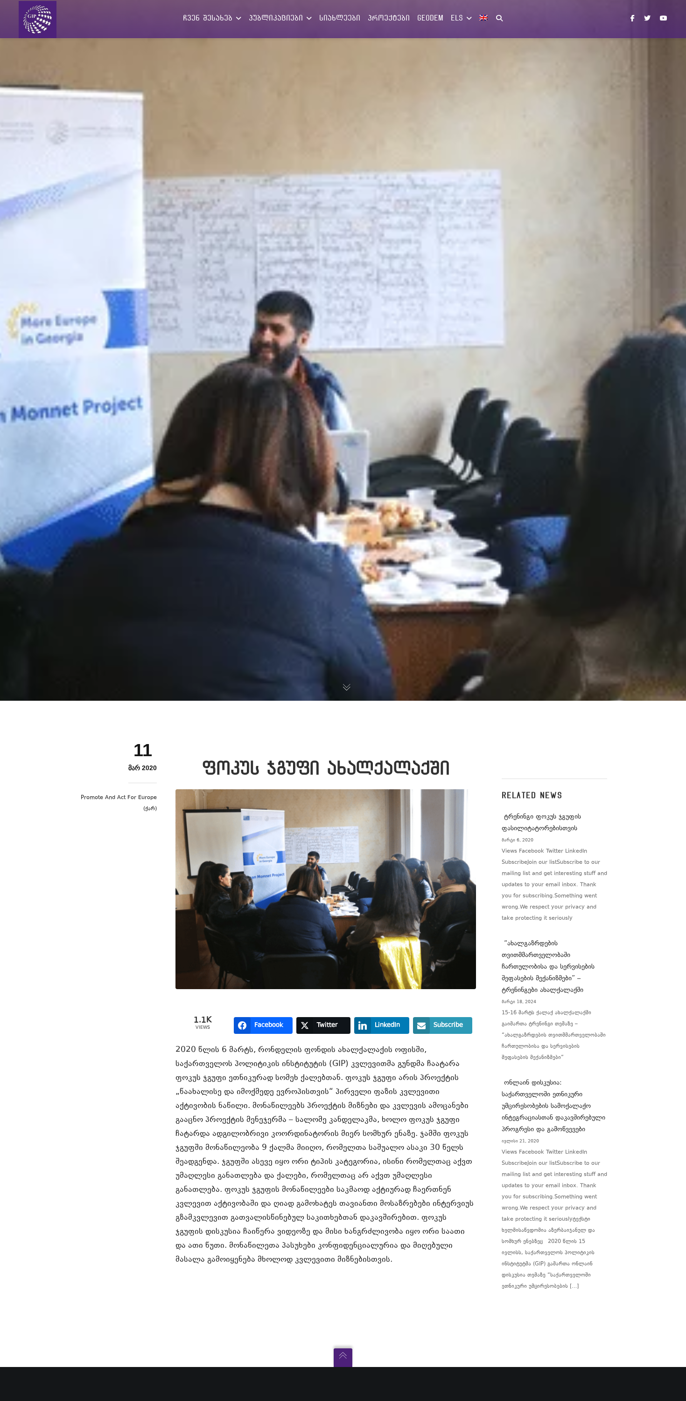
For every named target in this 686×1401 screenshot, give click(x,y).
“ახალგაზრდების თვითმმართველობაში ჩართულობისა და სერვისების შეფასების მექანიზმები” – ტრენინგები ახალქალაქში (548, 967)
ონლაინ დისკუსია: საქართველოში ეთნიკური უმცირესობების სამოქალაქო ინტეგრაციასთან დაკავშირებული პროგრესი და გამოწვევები (553, 1106)
